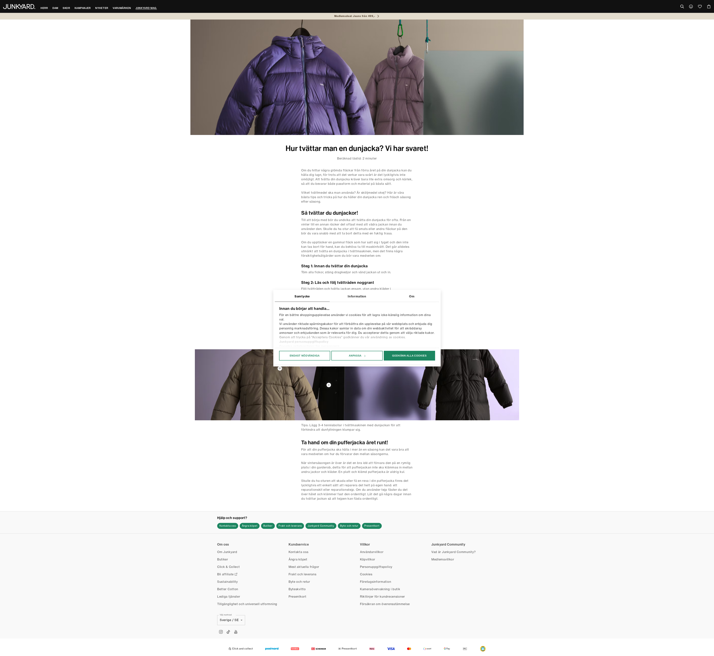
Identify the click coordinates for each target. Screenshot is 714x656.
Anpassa (355, 355)
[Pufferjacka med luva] (280, 368)
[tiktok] (228, 632)
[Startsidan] (19, 6)
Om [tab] (411, 296)
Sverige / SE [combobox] (229, 620)
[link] (691, 6)
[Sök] (682, 6)
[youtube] (235, 632)
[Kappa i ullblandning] (329, 385)
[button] (483, 649)
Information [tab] (357, 296)
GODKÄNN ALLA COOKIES (409, 355)
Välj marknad (226, 614)
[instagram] (221, 632)
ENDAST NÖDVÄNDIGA (305, 355)
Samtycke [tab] (302, 296)
